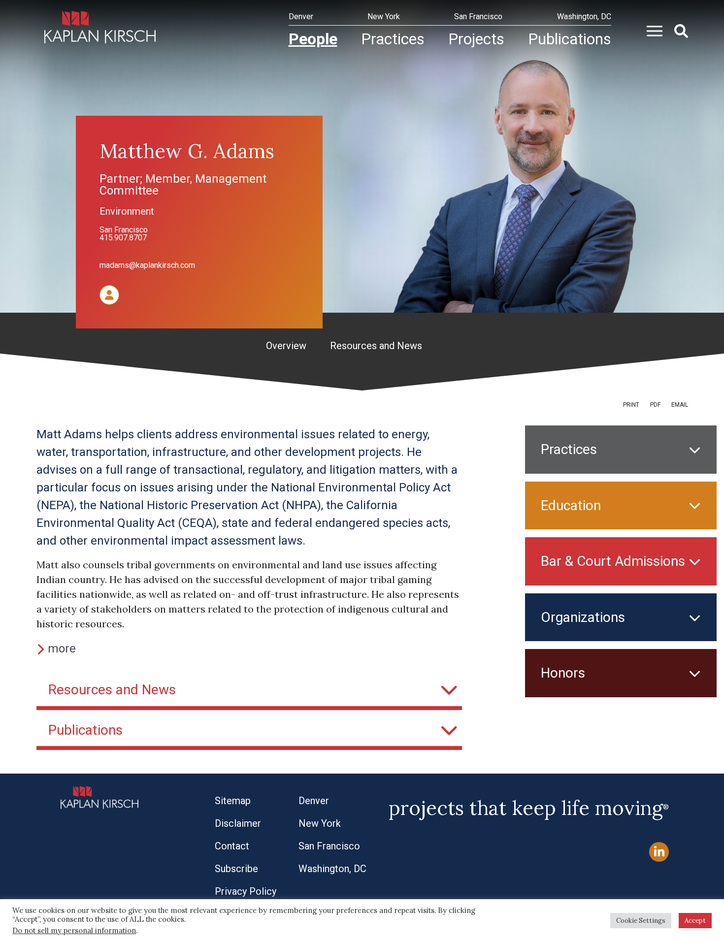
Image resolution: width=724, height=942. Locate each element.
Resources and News (376, 346)
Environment (126, 211)
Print (631, 404)
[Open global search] (677, 30)
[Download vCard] (109, 294)
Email (679, 404)
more (62, 648)
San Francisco (123, 229)
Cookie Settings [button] (640, 920)
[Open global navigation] (650, 30)
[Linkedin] (659, 852)
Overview (286, 346)
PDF (655, 404)
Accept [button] (695, 920)
